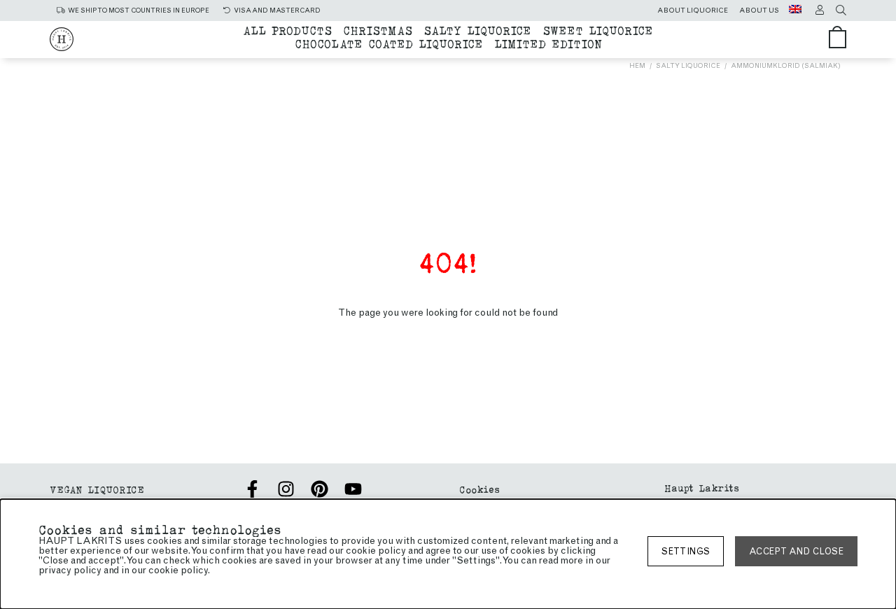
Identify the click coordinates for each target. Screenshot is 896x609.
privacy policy (70, 570)
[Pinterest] (319, 489)
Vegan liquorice (97, 489)
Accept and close (796, 551)
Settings (686, 551)
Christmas (377, 29)
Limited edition (548, 43)
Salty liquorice (477, 29)
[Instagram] (286, 489)
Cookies (479, 489)
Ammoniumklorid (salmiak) (786, 65)
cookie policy (178, 570)
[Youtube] (353, 489)
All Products (287, 29)
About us (759, 10)
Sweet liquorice (597, 29)
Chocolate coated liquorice (389, 43)
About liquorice (692, 10)
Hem (637, 65)
